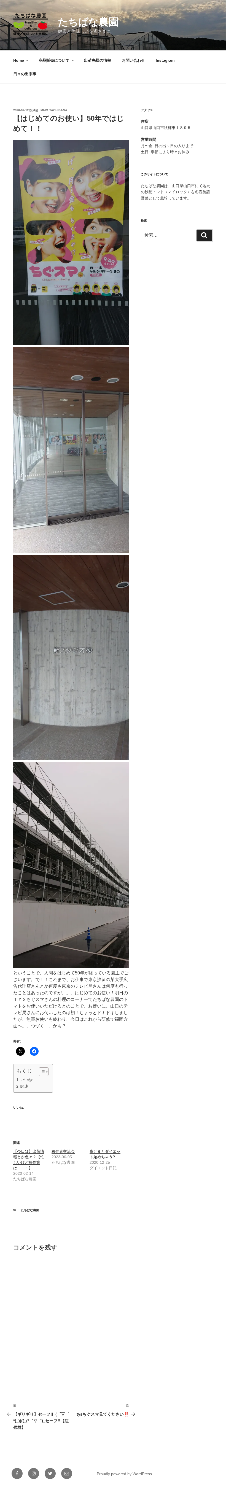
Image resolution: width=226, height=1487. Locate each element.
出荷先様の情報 (97, 60)
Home (18, 60)
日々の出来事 (24, 74)
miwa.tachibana (54, 110)
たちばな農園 (88, 22)
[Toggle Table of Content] (41, 1071)
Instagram (165, 60)
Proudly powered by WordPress (124, 1474)
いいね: (26, 1079)
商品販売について (54, 60)
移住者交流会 (63, 1151)
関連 (24, 1086)
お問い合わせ (133, 60)
